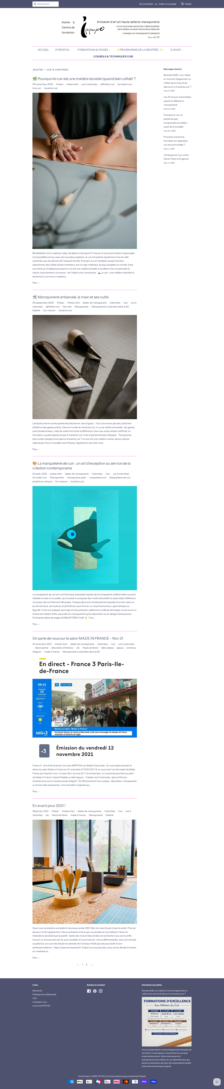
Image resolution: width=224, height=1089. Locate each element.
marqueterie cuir (97, 477)
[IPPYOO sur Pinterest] (95, 992)
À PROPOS (62, 49)
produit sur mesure (42, 481)
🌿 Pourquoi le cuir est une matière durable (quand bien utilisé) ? (84, 79)
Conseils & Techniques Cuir (113, 56)
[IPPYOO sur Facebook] (89, 992)
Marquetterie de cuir (119, 477)
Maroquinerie (82, 306)
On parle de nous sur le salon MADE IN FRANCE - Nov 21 (77, 638)
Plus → (36, 282)
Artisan (59, 84)
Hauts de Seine (90, 647)
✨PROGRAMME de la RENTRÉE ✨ (139, 49)
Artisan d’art (73, 302)
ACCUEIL (43, 49)
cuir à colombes (89, 84)
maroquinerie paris (76, 477)
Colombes (115, 302)
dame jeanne (41, 647)
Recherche (37, 990)
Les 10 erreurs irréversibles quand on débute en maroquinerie (177, 101)
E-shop (176, 49)
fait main (67, 306)
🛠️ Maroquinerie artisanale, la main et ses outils (70, 297)
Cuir (125, 302)
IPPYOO (101, 1076)
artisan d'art (72, 84)
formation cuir (125, 84)
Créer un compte (167, 3)
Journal (37, 69)
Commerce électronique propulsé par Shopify (126, 1076)
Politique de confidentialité (44, 994)
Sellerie (36, 310)
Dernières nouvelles (152, 985)
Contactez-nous (39, 1002)
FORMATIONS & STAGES (92, 49)
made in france (52, 651)
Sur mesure (49, 310)
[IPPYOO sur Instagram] (100, 992)
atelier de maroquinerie (95, 302)
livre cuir (36, 88)
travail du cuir (51, 88)
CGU (34, 998)
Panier (188, 3)
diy (78, 647)
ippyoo (120, 647)
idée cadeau (107, 647)
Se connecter (146, 3)
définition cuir (107, 84)
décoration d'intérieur (62, 647)
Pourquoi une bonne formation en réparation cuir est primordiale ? (176, 140)
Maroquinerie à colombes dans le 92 (110, 306)
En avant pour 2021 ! (48, 805)
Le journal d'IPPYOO (41, 1005)
